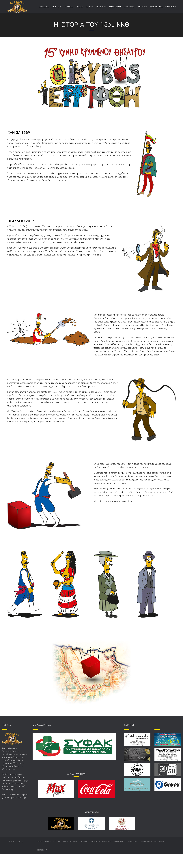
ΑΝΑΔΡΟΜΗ (101, 7)
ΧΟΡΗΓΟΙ (89, 7)
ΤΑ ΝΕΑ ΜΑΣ (128, 7)
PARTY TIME (142, 7)
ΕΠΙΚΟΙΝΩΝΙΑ (170, 7)
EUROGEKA (44, 7)
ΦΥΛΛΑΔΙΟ (68, 7)
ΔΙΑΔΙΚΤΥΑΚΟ (115, 7)
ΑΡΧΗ (39, 842)
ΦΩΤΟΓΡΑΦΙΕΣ (156, 7)
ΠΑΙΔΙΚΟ (79, 7)
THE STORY (56, 7)
